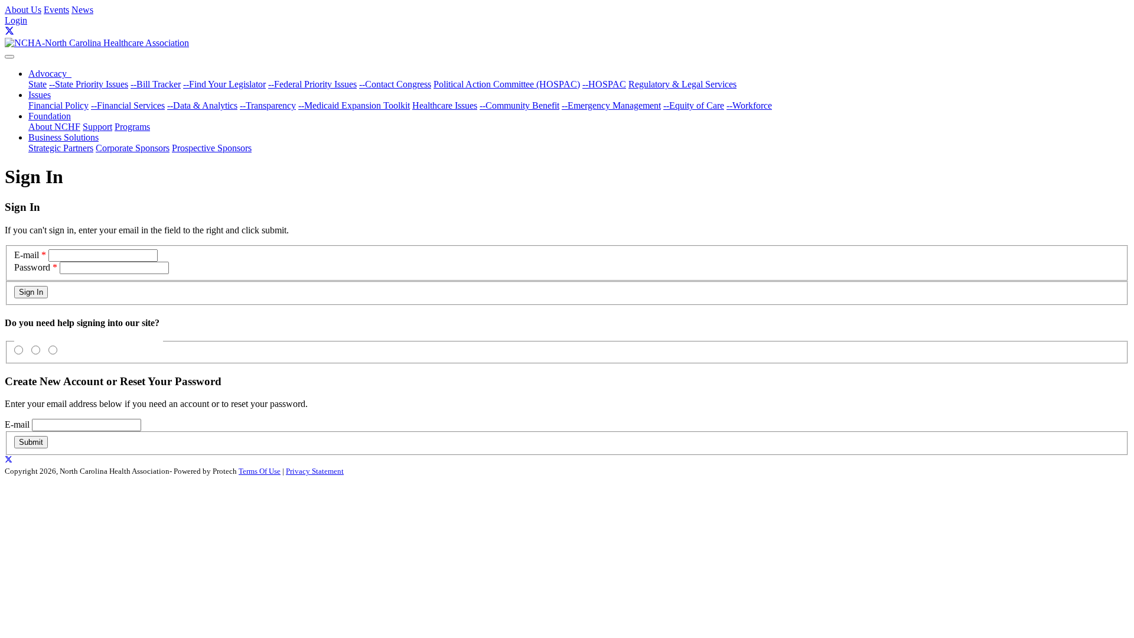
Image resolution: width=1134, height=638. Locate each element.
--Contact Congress (395, 84)
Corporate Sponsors (133, 148)
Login (16, 20)
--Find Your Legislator (224, 84)
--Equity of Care (693, 105)
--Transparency (268, 105)
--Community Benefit (519, 105)
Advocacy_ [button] (49, 74)
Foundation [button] (49, 116)
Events (56, 10)
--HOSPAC (604, 84)
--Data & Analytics (202, 105)
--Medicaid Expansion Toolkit (354, 105)
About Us (23, 10)
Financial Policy (58, 105)
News (82, 10)
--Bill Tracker (156, 84)
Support (97, 127)
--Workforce (749, 105)
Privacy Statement (315, 471)
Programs (132, 127)
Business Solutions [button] (63, 137)
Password (32, 267)
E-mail (26, 255)
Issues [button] (39, 95)
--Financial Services (128, 105)
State (37, 84)
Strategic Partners (60, 148)
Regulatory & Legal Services (682, 84)
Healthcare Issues (444, 105)
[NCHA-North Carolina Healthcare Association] (97, 43)
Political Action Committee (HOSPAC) (507, 84)
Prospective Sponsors (212, 148)
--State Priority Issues (88, 84)
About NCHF (54, 127)
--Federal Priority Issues (312, 84)
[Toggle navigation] (9, 56)
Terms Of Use (260, 471)
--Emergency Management (611, 105)
